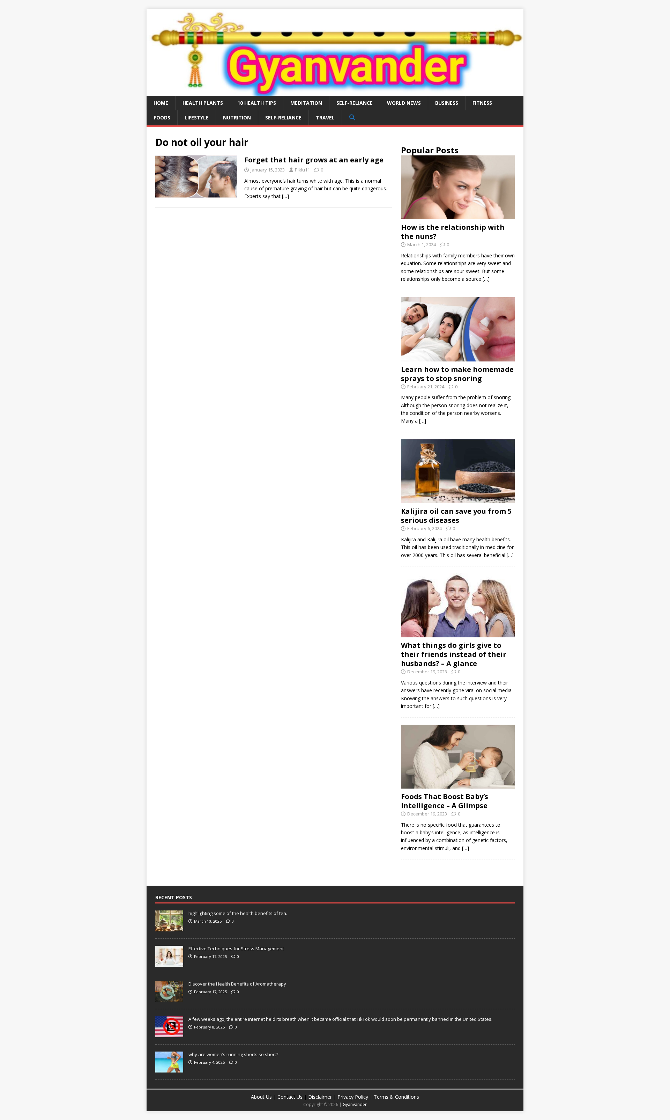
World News (404, 103)
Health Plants (203, 103)
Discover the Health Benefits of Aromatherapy (237, 984)
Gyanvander (355, 1104)
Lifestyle (197, 117)
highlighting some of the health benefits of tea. (237, 913)
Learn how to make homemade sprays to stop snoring (457, 374)
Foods (162, 117)
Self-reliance (354, 103)
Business (446, 103)
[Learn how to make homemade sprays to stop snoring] (458, 357)
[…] (285, 196)
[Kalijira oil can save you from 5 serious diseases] (458, 499)
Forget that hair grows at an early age (314, 159)
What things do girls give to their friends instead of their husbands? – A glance (453, 654)
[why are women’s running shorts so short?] (169, 1069)
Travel (325, 117)
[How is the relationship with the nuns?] (458, 215)
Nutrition (237, 117)
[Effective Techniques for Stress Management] (169, 963)
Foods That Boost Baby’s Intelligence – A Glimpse (444, 801)
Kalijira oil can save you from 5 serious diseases (456, 515)
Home (161, 103)
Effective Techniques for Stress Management (236, 948)
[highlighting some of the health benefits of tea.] (169, 928)
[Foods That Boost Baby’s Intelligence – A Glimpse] (458, 784)
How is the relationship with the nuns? (453, 231)
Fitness (482, 103)
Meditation (306, 103)
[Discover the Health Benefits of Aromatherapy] (169, 998)
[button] (352, 117)
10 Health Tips (256, 103)
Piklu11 (302, 170)
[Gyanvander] (335, 91)
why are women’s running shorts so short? (233, 1054)
